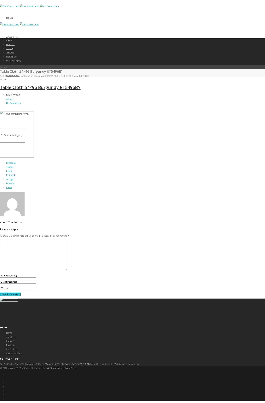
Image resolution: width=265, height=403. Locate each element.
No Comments (13, 103)
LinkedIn (10, 183)
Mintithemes (52, 367)
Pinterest (10, 175)
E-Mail (9, 187)
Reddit (9, 171)
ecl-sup (9, 99)
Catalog (9, 48)
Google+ (10, 179)
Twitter (9, 167)
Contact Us (11, 56)
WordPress (70, 367)
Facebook (11, 162)
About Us (12, 37)
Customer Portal (13, 60)
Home (9, 18)
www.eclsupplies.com (129, 364)
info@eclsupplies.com (102, 364)
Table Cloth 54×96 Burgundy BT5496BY (40, 87)
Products (10, 52)
